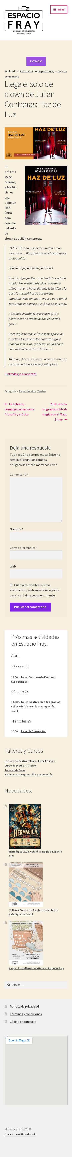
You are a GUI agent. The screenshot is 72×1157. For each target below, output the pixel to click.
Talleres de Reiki (15, 770)
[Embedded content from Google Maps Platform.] (36, 1070)
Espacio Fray (46, 71)
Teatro (41, 391)
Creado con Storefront (20, 1134)
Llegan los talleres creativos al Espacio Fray (36, 968)
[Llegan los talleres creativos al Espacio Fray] (26, 943)
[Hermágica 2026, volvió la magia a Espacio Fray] (25, 826)
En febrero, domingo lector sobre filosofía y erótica (19, 409)
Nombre (16, 529)
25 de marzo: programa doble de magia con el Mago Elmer (54, 411)
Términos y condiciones (26, 1014)
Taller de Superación (33, 731)
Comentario (19, 475)
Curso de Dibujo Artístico (20, 765)
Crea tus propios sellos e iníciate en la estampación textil (35, 706)
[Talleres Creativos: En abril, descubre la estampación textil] (26, 884)
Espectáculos (27, 391)
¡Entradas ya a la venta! (20, 374)
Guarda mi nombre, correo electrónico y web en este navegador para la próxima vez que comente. (34, 590)
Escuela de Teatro (16, 761)
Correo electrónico (24, 548)
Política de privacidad (24, 1006)
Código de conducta (23, 1022)
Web (13, 566)
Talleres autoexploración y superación (29, 774)
